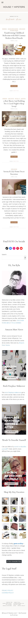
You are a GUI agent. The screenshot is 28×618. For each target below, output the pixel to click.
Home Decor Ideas (7, 603)
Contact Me (9, 602)
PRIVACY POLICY (7, 590)
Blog (15, 605)
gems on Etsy (18, 543)
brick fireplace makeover (13, 392)
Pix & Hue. (15, 615)
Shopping (23, 98)
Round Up (17, 98)
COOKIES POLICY (8, 593)
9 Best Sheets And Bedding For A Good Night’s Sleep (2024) (14, 103)
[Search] (25, 258)
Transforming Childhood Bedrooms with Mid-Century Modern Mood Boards (14, 35)
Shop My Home (17, 604)
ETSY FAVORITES (14, 561)
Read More (14, 156)
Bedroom (5, 98)
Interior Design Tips (18, 603)
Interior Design (14, 30)
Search (4, 254)
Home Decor (11, 98)
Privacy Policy (21, 605)
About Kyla (17, 602)
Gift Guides (9, 604)
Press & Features (7, 605)
